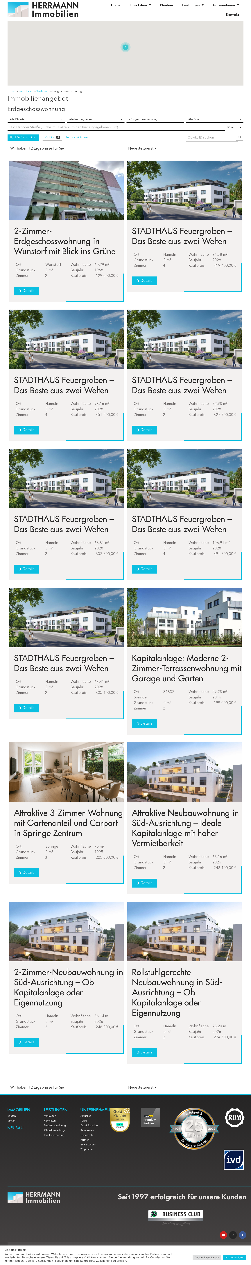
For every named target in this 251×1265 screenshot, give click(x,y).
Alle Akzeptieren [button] (234, 1257)
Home (115, 4)
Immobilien (138, 4)
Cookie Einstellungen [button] (207, 1257)
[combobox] (36, 119)
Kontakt (232, 14)
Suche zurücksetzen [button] (77, 137)
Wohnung (42, 91)
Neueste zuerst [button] (141, 148)
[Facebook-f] (242, 1235)
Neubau (166, 4)
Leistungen (191, 4)
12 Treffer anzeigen (24, 137)
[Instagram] (233, 1235)
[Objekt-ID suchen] (239, 137)
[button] (26, 291)
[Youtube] (223, 1235)
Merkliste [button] (52, 137)
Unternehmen (224, 4)
